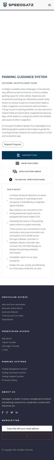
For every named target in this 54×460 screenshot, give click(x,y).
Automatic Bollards (10, 312)
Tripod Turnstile (9, 342)
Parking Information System (14, 372)
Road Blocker (7, 319)
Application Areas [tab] (30, 171)
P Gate (5, 349)
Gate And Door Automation (13, 304)
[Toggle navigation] (43, 5)
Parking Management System (14, 369)
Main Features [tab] (29, 163)
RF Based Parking (9, 380)
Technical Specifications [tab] (30, 180)
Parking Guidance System (13, 376)
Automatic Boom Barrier (12, 308)
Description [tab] (29, 155)
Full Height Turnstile (10, 346)
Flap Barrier (7, 338)
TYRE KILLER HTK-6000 (12, 315)
